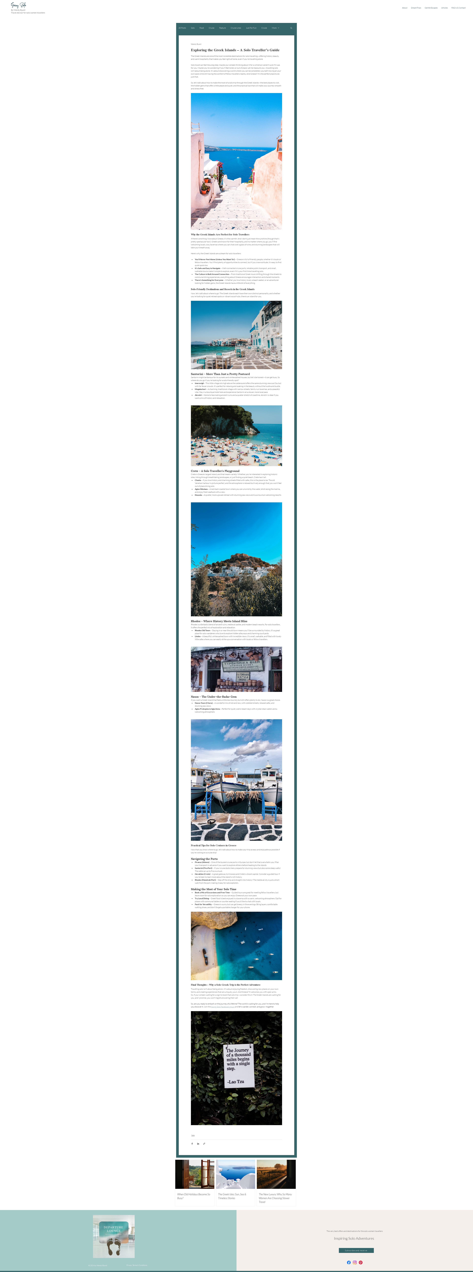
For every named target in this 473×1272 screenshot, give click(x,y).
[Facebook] (348, 1262)
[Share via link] (204, 1143)
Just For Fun (251, 28)
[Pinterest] (360, 1262)
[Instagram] (354, 1262)
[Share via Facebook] (192, 1143)
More (274, 28)
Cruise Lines (236, 28)
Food (202, 28)
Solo (193, 28)
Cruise (211, 28)
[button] (291, 28)
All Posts (182, 28)
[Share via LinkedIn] (198, 1143)
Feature (222, 28)
